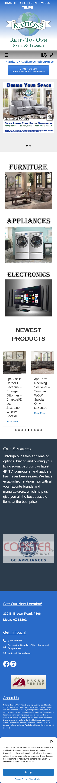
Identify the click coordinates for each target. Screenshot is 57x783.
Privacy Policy (21, 779)
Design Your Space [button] (27, 146)
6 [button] (31, 434)
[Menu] (6, 55)
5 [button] (28, 434)
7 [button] (35, 434)
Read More (12, 413)
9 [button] (41, 434)
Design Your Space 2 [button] (30, 146)
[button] (52, 741)
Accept (28, 772)
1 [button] (16, 434)
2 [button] (19, 434)
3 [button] (22, 434)
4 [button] (25, 434)
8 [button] (38, 434)
